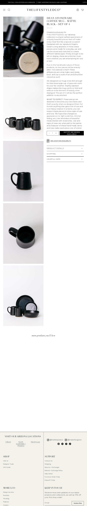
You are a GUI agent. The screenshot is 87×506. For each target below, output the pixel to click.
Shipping (48, 464)
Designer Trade (8, 464)
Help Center (49, 474)
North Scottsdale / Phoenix (21, 444)
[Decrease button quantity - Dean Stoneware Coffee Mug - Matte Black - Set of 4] (49, 133)
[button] (82, 9)
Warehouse (35, 442)
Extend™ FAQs (50, 480)
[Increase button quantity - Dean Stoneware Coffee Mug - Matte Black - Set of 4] (56, 133)
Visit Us (5, 461)
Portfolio (6, 495)
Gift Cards (6, 467)
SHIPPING (51, 154)
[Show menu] (4, 9)
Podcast (6, 502)
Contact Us (48, 461)
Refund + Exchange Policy (54, 470)
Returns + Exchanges (52, 467)
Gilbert (8, 442)
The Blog (6, 498)
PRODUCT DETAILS (55, 148)
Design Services (8, 492)
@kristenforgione (74, 440)
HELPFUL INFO (53, 159)
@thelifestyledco (56, 440)
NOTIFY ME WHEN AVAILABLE (72, 133)
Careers (5, 505)
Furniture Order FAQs (52, 477)
